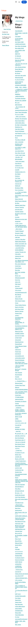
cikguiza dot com (19, 256)
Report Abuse (5, 45)
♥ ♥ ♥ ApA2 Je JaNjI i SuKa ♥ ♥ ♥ (20, 148)
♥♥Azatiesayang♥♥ (20, 278)
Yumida (17, 403)
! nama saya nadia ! (20, 161)
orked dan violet (19, 523)
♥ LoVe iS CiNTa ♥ (19, 79)
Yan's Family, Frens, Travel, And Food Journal (21, 363)
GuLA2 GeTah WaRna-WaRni (20, 583)
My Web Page (5, 34)
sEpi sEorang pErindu (20, 67)
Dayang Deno (18, 313)
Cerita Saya (18, 266)
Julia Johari (18, 296)
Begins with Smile (19, 459)
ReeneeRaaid (18, 344)
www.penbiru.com (19, 356)
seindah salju (18, 457)
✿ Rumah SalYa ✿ (19, 491)
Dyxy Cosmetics (19, 190)
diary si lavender (19, 142)
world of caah (18, 468)
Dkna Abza (17, 488)
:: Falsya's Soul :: (19, 21)
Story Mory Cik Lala (20, 153)
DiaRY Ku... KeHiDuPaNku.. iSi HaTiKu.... (19, 322)
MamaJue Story (19, 331)
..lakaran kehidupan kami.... (21, 578)
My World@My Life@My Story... (21, 536)
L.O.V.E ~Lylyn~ (19, 223)
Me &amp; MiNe (19, 188)
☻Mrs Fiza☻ (18, 416)
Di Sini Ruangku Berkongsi (19, 39)
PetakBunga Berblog (20, 245)
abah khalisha (18, 104)
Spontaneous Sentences (21, 326)
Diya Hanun (18, 598)
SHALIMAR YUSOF (19, 405)
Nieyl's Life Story (19, 307)
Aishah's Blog (18, 472)
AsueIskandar (18, 374)
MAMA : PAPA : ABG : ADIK (20, 622)
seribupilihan (18, 564)
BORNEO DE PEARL (20, 429)
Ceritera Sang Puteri (20, 385)
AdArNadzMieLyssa (20, 529)
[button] (16, 2)
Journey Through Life (20, 252)
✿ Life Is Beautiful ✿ (20, 235)
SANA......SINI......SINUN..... (21, 87)
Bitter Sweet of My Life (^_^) (21, 513)
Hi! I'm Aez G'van (19, 167)
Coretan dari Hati (19, 470)
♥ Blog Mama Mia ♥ (20, 606)
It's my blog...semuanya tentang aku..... (21, 414)
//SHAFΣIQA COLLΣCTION (18, 566)
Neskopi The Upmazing (21, 118)
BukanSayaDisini (19, 342)
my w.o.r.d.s (18, 58)
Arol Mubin (17, 174)
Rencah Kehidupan (19, 360)
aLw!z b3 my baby (19, 335)
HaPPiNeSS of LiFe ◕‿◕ (21, 133)
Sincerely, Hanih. (19, 233)
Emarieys (17, 176)
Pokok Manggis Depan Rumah (20, 346)
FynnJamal (17, 36)
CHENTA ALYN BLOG (20, 44)
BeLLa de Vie (18, 533)
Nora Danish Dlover (20, 444)
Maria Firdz (18, 258)
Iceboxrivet (18, 349)
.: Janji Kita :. (18, 431)
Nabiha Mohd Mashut (20, 241)
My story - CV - (19, 493)
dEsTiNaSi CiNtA (19, 42)
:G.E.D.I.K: (17, 448)
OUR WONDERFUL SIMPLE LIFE (19, 328)
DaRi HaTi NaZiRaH (20, 484)
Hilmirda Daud (18, 531)
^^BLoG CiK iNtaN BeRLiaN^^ (19, 366)
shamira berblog (19, 399)
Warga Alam (18, 612)
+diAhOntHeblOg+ (19, 96)
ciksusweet (18, 340)
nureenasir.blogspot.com (21, 110)
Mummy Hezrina (19, 311)
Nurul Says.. (18, 508)
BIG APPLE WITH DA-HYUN (20, 214)
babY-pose (18, 594)
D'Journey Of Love (19, 452)
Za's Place (17, 178)
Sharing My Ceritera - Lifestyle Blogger (20, 518)
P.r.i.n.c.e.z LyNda (19, 114)
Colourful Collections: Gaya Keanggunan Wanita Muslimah (21, 464)
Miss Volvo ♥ (18, 379)
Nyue (16, 137)
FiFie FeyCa (18, 290)
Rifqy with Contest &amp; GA (21, 500)
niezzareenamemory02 (21, 292)
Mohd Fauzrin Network (20, 201)
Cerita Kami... (18, 395)
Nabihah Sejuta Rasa (20, 205)
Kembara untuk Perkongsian (18, 144)
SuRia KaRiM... (18, 608)
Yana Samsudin (19, 604)
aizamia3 (17, 427)
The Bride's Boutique (20, 98)
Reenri (16, 477)
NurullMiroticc (18, 71)
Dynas (16, 303)
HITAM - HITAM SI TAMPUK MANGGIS (20, 410)
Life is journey (18, 580)
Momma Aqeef (19, 383)
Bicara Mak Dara (19, 69)
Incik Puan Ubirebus (20, 497)
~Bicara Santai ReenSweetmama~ (20, 505)
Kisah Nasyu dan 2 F (20, 440)
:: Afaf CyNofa (18, 229)
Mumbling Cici (18, 127)
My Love (17, 102)
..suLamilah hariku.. (19, 248)
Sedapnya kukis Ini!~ (20, 172)
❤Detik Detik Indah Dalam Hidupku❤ (20, 526)
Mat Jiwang (18, 624)
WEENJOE (17, 186)
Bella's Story (18, 454)
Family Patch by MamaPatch (19, 82)
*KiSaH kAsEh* (19, 288)
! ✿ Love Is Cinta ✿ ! (20, 442)
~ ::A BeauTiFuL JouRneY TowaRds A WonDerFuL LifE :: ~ (21, 91)
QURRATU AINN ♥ (19, 333)
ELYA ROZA (18, 354)
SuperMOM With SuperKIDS (19, 318)
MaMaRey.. (18, 94)
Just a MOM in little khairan (20, 51)
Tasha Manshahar (19, 615)
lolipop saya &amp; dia (20, 243)
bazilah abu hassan (20, 495)
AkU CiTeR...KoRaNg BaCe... (20, 273)
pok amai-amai (18, 209)
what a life (17, 282)
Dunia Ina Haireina (19, 560)
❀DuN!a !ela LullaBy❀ (20, 100)
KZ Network (18, 56)
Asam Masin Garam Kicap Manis (21, 196)
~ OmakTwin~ (18, 450)
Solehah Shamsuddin (20, 596)
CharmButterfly (18, 31)
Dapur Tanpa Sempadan (21, 112)
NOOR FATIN (18, 545)
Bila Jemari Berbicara (20, 264)
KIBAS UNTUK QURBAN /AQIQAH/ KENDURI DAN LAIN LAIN (21, 481)
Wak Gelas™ (18, 284)
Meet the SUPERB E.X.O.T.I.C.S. (19, 61)
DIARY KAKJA (18, 562)
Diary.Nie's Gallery (19, 129)
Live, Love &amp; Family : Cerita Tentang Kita (21, 392)
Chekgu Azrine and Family (21, 573)
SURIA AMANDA (19, 250)
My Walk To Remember (21, 125)
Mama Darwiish (19, 199)
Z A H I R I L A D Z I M (20, 423)
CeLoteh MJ (18, 425)
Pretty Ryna (18, 351)
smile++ (17, 315)
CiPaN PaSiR (18, 337)
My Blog (17, 203)
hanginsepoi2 (18, 510)
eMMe (16, 419)
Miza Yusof (18, 539)
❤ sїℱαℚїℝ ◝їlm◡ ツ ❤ (21, 433)
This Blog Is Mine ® (20, 140)
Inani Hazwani (18, 372)
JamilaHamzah (18, 553)
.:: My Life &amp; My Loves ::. (20, 107)
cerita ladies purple (20, 358)
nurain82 (17, 170)
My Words (17, 73)
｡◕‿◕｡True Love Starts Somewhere (20, 192)
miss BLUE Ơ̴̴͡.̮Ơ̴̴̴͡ (19, 576)
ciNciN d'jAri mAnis (20, 123)
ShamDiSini (18, 600)
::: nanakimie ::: (18, 407)
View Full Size (7, 29)
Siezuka (17, 376)
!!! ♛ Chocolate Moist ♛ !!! (21, 591)
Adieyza (17, 387)
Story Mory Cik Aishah (20, 46)
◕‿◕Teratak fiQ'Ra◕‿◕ (20, 381)
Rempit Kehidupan (19, 131)
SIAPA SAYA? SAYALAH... (21, 516)
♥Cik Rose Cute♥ (19, 309)
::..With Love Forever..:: (20, 116)
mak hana (17, 237)
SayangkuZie (18, 421)
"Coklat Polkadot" (19, 231)
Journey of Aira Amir (20, 239)
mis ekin (17, 217)
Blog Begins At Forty (20, 521)
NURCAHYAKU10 (19, 486)
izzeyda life (18, 571)
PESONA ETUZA (19, 502)
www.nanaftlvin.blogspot (21, 619)
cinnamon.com (18, 165)
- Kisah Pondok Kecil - (20, 461)
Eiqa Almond (18, 163)
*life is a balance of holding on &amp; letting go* (21, 587)
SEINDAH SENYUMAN (20, 85)
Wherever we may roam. (21, 219)
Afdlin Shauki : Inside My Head (21, 33)
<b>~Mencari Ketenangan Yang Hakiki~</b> (21, 261)
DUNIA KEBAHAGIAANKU (21, 389)
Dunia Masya (18, 268)
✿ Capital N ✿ (18, 135)
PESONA (17, 549)
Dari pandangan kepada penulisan (21, 475)
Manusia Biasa (18, 543)
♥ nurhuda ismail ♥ (19, 557)
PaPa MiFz (18, 254)
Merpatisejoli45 (19, 77)
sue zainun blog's (19, 151)
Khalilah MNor (18, 555)
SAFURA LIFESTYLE (20, 436)
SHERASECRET (19, 610)
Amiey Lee (17, 275)
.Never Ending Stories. (20, 305)
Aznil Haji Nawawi (19, 438)
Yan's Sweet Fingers (20, 301)
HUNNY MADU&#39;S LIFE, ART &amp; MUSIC (21, 226)
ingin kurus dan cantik (20, 75)
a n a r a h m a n (19, 551)
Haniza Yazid (18, 602)
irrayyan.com (18, 183)
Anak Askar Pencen (20, 446)
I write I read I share (20, 155)
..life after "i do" (19, 157)
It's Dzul (17, 617)
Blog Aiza (17, 270)
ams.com (17, 286)
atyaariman (17, 221)
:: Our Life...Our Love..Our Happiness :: (21, 64)
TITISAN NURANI (19, 397)
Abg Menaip (18, 294)
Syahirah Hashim (19, 211)
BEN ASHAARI (18, 159)
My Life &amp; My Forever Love (19, 181)
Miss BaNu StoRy (19, 48)
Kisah (16, 547)
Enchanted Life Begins (20, 401)
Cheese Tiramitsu (19, 207)
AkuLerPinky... (18, 541)
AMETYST (17, 54)
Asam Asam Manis (19, 120)
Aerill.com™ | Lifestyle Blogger (20, 369)
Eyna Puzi (17, 280)
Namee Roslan (18, 298)
